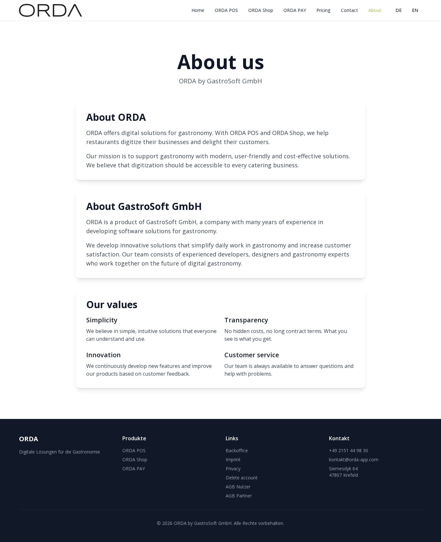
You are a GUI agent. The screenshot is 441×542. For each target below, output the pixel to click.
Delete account (242, 477)
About (374, 10)
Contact (349, 10)
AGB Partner (239, 496)
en (415, 10)
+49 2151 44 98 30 (348, 450)
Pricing (323, 10)
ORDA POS (226, 10)
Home (197, 10)
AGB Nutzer (238, 487)
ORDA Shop (260, 10)
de (398, 10)
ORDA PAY (294, 10)
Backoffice (237, 450)
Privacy (233, 468)
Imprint (233, 459)
